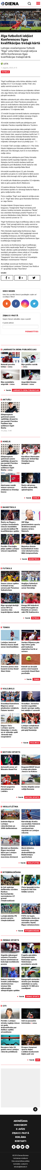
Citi (4, 1006)
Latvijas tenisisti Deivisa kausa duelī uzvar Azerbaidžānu (9, 644)
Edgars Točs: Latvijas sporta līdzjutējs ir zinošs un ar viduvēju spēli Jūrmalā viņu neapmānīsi (9, 731)
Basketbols (9, 507)
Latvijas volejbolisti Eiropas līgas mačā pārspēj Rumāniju (30, 728)
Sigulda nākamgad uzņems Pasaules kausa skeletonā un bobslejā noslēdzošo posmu (10, 959)
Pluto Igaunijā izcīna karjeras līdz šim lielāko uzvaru (30, 889)
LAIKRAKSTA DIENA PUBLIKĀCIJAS (20, 349)
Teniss (6, 627)
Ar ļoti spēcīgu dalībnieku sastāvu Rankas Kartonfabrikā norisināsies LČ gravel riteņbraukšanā (9, 894)
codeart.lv (24, 1164)
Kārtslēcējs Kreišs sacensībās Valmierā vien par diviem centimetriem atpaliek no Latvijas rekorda (30, 827)
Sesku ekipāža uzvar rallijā (30, 788)
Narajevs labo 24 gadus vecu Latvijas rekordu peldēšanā (10, 1049)
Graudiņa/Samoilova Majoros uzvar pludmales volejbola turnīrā (10, 706)
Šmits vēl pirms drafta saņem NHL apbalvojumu (29, 487)
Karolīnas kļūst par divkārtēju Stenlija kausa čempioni (30, 459)
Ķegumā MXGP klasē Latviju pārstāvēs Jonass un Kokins (30, 769)
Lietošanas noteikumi (20, 1158)
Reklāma (20, 1137)
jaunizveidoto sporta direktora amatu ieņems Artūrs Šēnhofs (30, 526)
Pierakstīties (31, 332)
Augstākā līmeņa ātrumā (28, 383)
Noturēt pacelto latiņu (8, 365)
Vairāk (8, 390)
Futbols (5, 72)
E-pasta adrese (8, 323)
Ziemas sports (11, 940)
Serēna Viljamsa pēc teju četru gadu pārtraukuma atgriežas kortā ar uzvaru (30, 646)
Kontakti (20, 1141)
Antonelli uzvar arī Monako (9, 768)
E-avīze (20, 1129)
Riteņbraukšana (12, 872)
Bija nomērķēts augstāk (8, 383)
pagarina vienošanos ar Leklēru (8, 789)
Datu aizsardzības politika (20, 1161)
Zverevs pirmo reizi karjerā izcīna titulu (9, 669)
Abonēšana (21, 1121)
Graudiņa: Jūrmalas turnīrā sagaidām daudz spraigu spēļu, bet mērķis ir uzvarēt (30, 706)
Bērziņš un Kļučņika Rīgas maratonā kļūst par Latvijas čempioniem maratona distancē (9, 852)
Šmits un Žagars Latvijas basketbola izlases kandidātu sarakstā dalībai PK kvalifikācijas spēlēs (10, 526)
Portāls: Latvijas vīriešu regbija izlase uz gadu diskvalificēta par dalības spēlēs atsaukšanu (10, 1026)
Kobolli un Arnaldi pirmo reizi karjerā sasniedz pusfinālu (30, 670)
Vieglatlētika (10, 806)
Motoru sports (11, 752)
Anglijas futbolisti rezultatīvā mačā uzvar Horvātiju (29, 585)
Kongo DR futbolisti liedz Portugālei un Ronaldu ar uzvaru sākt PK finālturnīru (30, 608)
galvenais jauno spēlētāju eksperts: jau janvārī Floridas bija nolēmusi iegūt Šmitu (9, 421)
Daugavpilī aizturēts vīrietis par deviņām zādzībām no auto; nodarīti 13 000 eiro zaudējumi (30, 983)
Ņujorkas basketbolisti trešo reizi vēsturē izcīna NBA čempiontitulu (29, 549)
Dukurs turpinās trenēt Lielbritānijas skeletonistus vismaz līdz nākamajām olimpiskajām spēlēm (10, 985)
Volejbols (8, 688)
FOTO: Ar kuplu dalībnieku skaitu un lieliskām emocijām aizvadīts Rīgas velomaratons (30, 920)
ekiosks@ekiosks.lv (20, 1167)
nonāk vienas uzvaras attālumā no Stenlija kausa (10, 488)
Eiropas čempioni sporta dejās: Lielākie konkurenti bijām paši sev (30, 1050)
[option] (20, 20)
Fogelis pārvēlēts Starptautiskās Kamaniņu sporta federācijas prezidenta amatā (29, 959)
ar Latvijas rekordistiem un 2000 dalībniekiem (9, 824)
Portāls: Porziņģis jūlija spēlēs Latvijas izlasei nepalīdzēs (10, 548)
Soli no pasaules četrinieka (29, 1022)
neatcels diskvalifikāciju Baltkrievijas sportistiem (28, 852)
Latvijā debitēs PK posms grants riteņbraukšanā (9, 918)
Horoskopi (20, 1125)
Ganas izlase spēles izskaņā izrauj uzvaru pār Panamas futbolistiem (10, 586)
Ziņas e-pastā (20, 1133)
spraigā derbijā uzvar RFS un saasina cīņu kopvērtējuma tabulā (10, 608)
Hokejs (6, 441)
